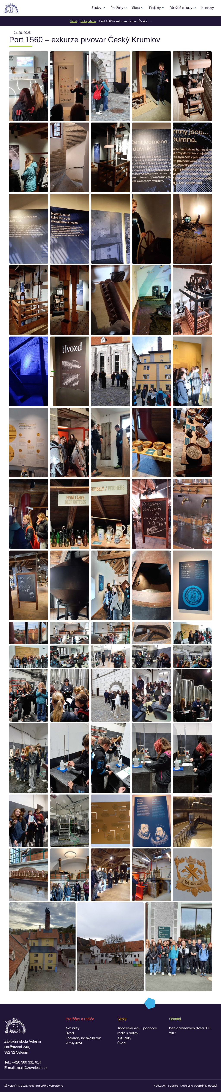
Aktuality (72, 1028)
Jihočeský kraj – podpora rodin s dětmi (137, 1030)
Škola (136, 7)
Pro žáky (116, 7)
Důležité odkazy (181, 7)
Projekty (155, 7)
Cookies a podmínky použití (198, 1085)
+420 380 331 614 (26, 1062)
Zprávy (96, 7)
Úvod (70, 1033)
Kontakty (207, 7)
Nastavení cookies (166, 1085)
